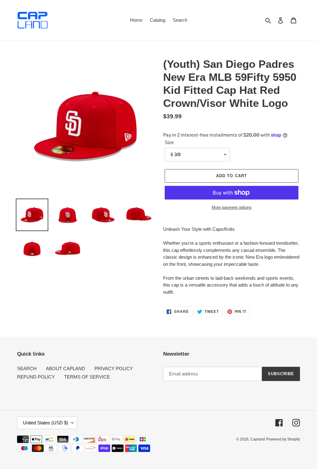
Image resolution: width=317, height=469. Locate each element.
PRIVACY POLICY (113, 368)
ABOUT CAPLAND (65, 368)
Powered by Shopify (283, 439)
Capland (257, 439)
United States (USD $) (45, 422)
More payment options (232, 207)
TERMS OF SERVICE (87, 376)
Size (169, 142)
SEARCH (27, 368)
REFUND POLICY (36, 376)
